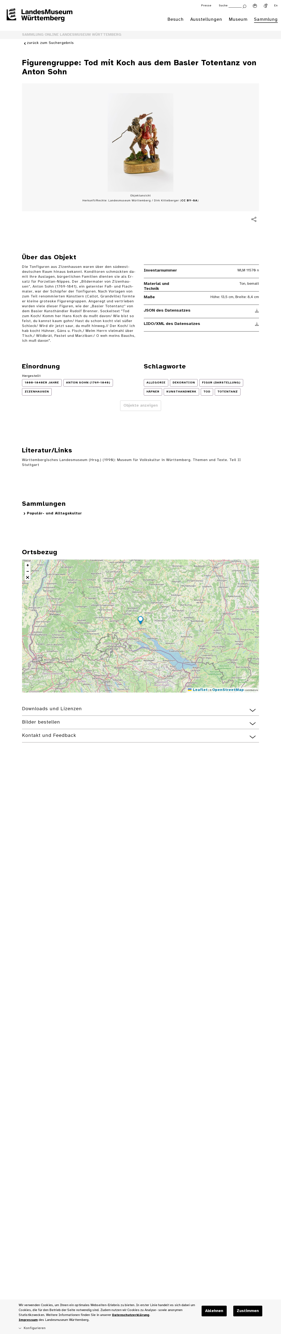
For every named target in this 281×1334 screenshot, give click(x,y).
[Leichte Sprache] (255, 5)
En (276, 5)
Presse (206, 5)
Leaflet (200, 690)
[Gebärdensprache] (266, 5)
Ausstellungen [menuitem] (206, 19)
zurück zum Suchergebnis (50, 43)
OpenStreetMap (228, 690)
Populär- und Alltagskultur (54, 513)
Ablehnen (214, 1311)
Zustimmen (248, 1311)
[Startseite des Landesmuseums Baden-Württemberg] (39, 17)
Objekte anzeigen (140, 406)
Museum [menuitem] (238, 19)
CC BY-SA (189, 200)
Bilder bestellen (41, 722)
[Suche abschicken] (244, 6)
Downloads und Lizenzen (52, 708)
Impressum (28, 1320)
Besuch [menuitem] (175, 19)
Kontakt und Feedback (49, 735)
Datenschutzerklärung (130, 1315)
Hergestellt (31, 376)
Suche (223, 5)
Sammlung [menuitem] (266, 19)
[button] (140, 621)
